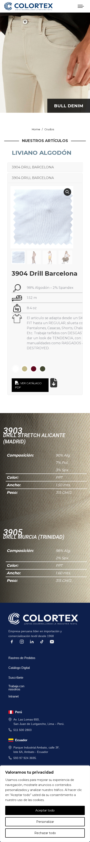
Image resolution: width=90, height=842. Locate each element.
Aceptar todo (45, 810)
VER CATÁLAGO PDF (28, 385)
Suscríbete (15, 677)
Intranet (13, 696)
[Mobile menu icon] (81, 6)
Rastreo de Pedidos (21, 658)
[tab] (45, 167)
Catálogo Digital (19, 667)
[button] (67, 192)
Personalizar (45, 822)
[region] (45, 803)
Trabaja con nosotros (16, 687)
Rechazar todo (45, 833)
